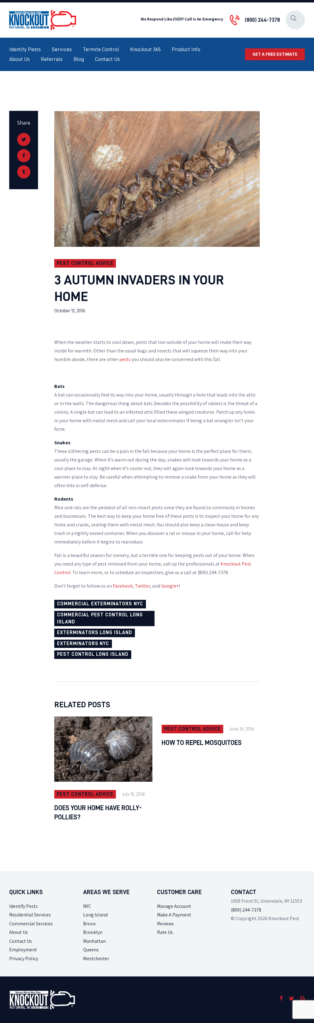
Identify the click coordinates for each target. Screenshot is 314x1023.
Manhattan (94, 941)
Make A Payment (174, 915)
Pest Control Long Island (92, 654)
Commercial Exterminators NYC (100, 603)
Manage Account (174, 906)
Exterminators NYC (83, 643)
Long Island (95, 915)
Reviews (165, 923)
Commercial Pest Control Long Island (100, 618)
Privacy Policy (23, 958)
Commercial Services (31, 923)
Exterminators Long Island (94, 632)
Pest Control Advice (85, 263)
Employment (23, 949)
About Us (18, 932)
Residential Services (30, 915)
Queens (91, 949)
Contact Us (20, 941)
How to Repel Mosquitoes (202, 742)
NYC (87, 906)
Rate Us (165, 932)
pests (125, 359)
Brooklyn (92, 932)
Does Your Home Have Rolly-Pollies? (98, 813)
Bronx (89, 923)
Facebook (123, 586)
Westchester (96, 958)
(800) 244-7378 (246, 910)
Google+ (170, 586)
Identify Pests (23, 906)
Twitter (142, 586)
